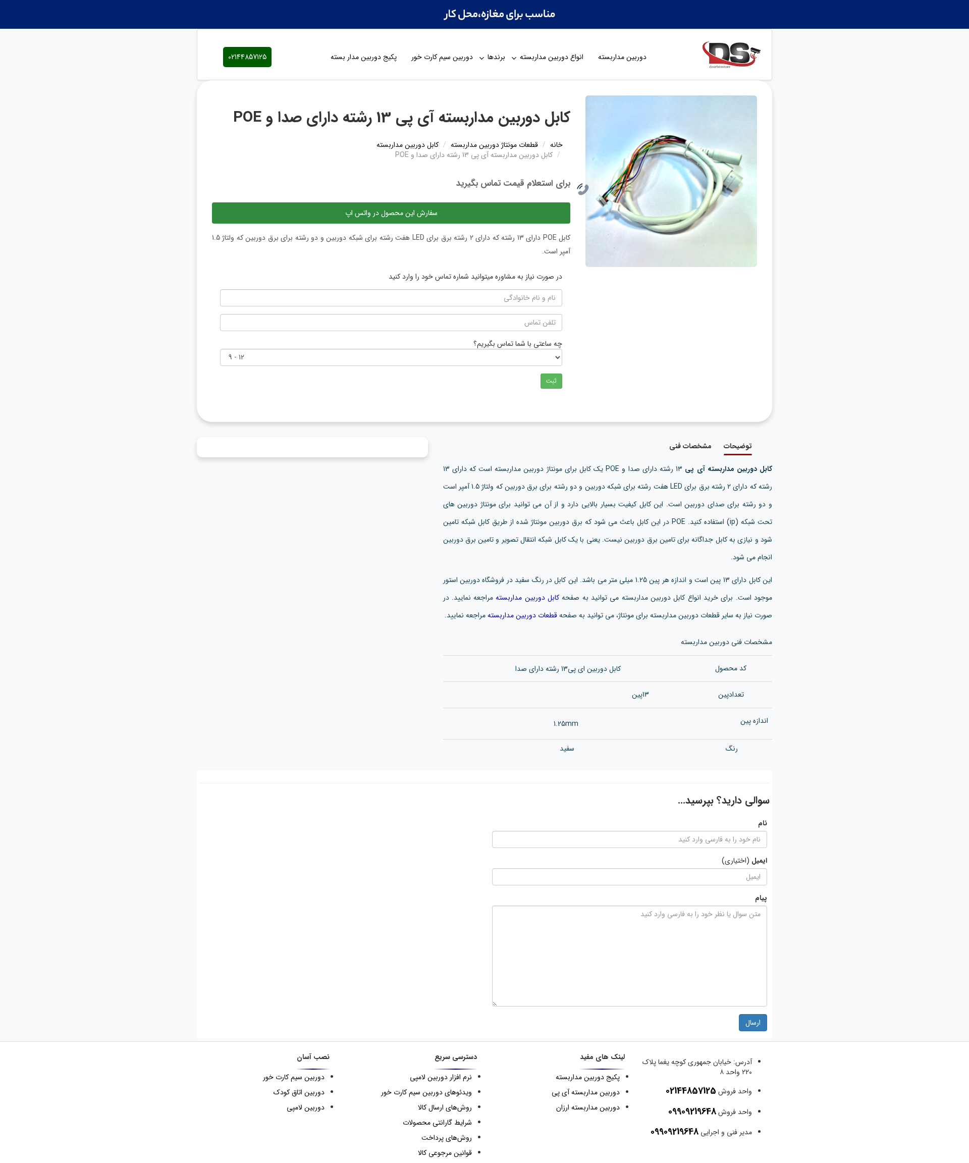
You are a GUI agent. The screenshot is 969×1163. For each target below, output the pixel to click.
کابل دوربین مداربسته (527, 597)
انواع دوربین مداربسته (551, 57)
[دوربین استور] (722, 54)
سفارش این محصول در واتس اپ (391, 213)
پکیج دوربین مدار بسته (364, 57)
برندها (496, 57)
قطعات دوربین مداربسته (522, 615)
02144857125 (247, 57)
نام (762, 823)
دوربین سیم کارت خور (442, 57)
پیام (761, 898)
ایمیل (759, 861)
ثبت (551, 381)
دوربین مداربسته (622, 57)
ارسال (753, 1022)
